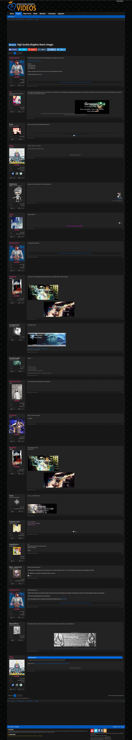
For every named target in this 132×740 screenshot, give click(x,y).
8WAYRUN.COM (26, 698)
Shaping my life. (21, 535)
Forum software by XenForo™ (100, 733)
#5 (122, 203)
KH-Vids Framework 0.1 (98, 735)
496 (22, 561)
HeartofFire (14, 623)
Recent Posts (11, 16)
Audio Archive (21, 735)
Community (52, 13)
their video (64, 599)
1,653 (22, 208)
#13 (122, 489)
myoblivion (13, 544)
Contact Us (116, 727)
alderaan (22, 170)
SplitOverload (30, 392)
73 (22, 340)
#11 (122, 392)
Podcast (31, 735)
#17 (122, 578)
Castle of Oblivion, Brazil (19, 580)
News (9, 735)
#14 (122, 515)
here (42, 74)
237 (22, 584)
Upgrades (61, 13)
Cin (27, 118)
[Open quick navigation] (124, 19)
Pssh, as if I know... (20, 299)
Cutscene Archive (14, 735)
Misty (28, 157)
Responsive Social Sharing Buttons (97, 739)
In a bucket (22, 558)
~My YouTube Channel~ (118, 199)
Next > (20, 53)
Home (12, 13)
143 (22, 511)
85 (22, 139)
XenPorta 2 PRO (11, 698)
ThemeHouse (108, 736)
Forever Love (14, 521)
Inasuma (29, 424)
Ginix (11, 495)
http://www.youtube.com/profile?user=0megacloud (38, 348)
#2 (122, 118)
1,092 (22, 85)
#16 (122, 553)
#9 (122, 352)
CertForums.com (108, 739)
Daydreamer (22, 46)
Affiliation (40, 735)
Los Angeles (22, 82)
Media (35, 13)
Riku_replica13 (15, 567)
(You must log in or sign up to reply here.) (116, 695)
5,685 (22, 441)
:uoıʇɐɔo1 (22, 108)
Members (43, 13)
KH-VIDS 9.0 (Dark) (13, 727)
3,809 (22, 237)
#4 (122, 157)
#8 (122, 318)
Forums (18, 13)
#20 (122, 670)
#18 (122, 606)
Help (15, 46)
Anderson (13, 184)
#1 (122, 86)
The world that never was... (19, 508)
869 (22, 538)
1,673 (22, 112)
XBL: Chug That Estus (20, 233)
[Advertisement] (66, 32)
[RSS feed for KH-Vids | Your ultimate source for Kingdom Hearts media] (105, 730)
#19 (122, 651)
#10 (122, 375)
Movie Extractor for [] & (75, 82)
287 (22, 371)
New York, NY (21, 406)
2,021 (22, 409)
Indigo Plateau (21, 438)
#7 (122, 257)
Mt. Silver (22, 205)
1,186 (22, 303)
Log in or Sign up (120, 1)
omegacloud (14, 325)
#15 (122, 534)
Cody (28, 228)
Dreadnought (14, 358)
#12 (122, 424)
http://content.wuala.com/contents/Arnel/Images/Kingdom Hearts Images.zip (51, 663)
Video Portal (27, 13)
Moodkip (28, 318)
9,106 (22, 178)
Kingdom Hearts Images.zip (34, 61)
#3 (122, 137)
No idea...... (22, 368)
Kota (11, 124)
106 (22, 640)
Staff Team (36, 735)
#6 (122, 228)
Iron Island (22, 637)
